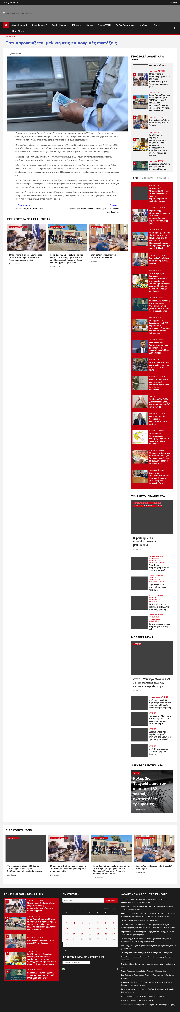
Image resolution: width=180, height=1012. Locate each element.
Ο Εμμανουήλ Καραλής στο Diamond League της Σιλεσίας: (143, 996)
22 (106, 934)
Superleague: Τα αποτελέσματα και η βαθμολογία (145, 542)
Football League (59, 25)
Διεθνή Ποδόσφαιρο (125, 25)
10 (66, 928)
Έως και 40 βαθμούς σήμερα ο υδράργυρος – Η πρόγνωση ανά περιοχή (148, 1004)
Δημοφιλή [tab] (148, 178)
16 (113, 928)
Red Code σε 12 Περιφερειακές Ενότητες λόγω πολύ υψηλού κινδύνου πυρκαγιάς (159, 438)
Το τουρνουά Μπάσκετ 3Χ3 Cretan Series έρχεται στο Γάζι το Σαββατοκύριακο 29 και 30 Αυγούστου (24, 868)
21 (98, 934)
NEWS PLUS (9, 37)
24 (66, 939)
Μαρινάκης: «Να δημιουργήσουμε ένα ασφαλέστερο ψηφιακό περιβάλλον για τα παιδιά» (159, 348)
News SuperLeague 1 (141, 503)
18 (74, 934)
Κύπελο (89, 25)
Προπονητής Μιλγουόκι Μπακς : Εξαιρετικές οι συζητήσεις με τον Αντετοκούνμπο (160, 720)
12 (82, 928)
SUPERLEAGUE (154, 185)
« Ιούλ (65, 950)
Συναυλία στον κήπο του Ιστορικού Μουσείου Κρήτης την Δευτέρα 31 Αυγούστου (159, 384)
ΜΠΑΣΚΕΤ (137, 644)
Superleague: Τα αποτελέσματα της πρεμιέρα (157, 587)
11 (74, 928)
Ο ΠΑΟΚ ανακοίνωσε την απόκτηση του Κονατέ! (158, 751)
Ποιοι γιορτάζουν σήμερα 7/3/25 (29, 207)
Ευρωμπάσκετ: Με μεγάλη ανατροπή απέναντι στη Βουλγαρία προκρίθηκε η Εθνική (160, 736)
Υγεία (62, 227)
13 (90, 928)
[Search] (174, 28)
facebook (173, 2)
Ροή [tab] (136, 178)
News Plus (17, 31)
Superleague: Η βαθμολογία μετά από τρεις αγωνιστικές (159, 567)
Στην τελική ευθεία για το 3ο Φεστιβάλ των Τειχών (159, 101)
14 (98, 928)
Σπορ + (157, 25)
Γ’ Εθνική (76, 25)
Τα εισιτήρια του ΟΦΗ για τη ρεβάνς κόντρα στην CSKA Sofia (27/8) (146, 953)
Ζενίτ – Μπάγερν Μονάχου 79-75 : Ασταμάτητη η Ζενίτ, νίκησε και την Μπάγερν (152, 683)
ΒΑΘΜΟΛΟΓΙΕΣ (151, 506)
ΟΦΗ (160, 506)
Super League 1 (19, 25)
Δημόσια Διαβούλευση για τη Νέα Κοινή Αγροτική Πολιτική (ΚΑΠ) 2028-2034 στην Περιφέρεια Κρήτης (159, 147)
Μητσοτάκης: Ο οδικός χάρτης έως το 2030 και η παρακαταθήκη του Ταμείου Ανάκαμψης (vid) (25, 257)
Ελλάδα (17, 37)
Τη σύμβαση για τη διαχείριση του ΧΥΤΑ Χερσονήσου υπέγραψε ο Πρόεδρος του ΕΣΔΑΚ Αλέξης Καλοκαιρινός (40, 977)
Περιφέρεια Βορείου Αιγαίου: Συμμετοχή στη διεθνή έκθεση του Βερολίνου (94, 208)
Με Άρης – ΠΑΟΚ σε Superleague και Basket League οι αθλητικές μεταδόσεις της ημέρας (160, 704)
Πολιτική (22, 227)
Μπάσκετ (144, 25)
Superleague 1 (139, 506)
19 (82, 934)
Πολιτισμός (105, 227)
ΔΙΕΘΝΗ (152, 396)
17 (66, 934)
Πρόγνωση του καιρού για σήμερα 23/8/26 (137, 1000)
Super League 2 (39, 25)
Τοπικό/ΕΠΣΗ (104, 25)
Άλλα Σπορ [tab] (164, 178)
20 (90, 934)
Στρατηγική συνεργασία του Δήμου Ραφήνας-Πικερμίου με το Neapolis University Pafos (159, 478)
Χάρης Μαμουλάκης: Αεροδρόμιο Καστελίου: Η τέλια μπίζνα (158, 420)
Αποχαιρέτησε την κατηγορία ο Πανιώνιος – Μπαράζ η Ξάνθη (159, 607)
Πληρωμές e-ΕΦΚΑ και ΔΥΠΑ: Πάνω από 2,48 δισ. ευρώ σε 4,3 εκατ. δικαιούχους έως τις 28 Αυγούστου (159, 458)
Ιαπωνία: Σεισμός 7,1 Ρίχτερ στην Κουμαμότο (153, 798)
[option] (151, 82)
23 (113, 934)
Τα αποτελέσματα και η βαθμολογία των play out (159, 626)
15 (106, 928)
